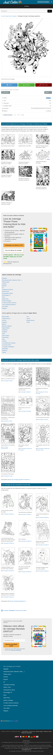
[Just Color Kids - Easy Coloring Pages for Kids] (17, 736)
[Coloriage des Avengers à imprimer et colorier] (25, 176)
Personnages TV (6, 295)
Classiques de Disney (7, 289)
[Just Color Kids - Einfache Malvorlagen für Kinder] (32, 736)
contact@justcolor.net (26, 749)
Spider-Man (5, 348)
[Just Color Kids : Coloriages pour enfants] (13, 2)
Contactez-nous (32, 731)
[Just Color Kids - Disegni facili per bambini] (29, 736)
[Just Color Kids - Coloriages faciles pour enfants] (21, 736)
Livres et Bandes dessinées (9, 304)
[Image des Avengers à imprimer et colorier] (8, 173)
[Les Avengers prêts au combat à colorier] (25, 160)
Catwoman (4, 329)
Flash (3, 333)
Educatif (4, 285)
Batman (4, 324)
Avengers (14, 16)
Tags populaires (25, 731)
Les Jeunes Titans (6, 344)
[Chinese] (34, 736)
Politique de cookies (48, 731)
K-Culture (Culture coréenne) (9, 302)
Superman (4, 350)
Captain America (6, 318)
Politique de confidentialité (16, 650)
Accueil (2, 16)
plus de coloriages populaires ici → (18, 601)
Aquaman (4, 322)
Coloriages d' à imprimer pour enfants (14, 610)
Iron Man (4, 341)
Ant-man (4, 320)
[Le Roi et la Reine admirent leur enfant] (8, 508)
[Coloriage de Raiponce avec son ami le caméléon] (43, 565)
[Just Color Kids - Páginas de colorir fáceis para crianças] (26, 736)
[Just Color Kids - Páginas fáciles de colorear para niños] (23, 736)
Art (3, 287)
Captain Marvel (6, 328)
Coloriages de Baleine (26, 391)
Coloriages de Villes (8, 421)
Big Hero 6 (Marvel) (7, 326)
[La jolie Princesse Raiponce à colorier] (43, 512)
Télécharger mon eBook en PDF (14, 245)
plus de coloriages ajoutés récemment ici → (20, 479)
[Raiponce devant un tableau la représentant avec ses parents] (8, 591)
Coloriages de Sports (8, 380)
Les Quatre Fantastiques (8, 346)
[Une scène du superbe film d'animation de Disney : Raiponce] (25, 564)
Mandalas (4, 278)
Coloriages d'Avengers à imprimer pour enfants (33, 124)
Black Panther (5, 316)
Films (3, 297)
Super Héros (8, 16)
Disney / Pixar (5, 291)
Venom (28, 318)
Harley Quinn (5, 337)
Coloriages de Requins (43, 419)
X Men (28, 322)
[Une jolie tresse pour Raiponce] (25, 510)
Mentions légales (39, 731)
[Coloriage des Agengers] (43, 159)
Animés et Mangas (6, 300)
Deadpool (4, 331)
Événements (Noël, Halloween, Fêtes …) (12, 280)
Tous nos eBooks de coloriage (13, 250)
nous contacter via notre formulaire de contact (32, 748)
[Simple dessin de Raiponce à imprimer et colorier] (43, 539)
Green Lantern (5, 335)
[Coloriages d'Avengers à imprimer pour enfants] (2, 610)
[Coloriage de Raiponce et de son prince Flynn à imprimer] (8, 565)
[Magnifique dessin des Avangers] (43, 185)
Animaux (4, 284)
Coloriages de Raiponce (9, 514)
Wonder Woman (30, 320)
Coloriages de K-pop (8, 476)
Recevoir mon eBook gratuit (11, 645)
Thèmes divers (5, 282)
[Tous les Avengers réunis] (43, 143)
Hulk (3, 339)
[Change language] (51, 2)
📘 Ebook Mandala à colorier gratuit (9, 720)
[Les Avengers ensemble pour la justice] (8, 200)
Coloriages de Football (26, 411)
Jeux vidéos (5, 306)
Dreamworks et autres (7, 293)
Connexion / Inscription (43, 1)
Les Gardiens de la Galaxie (8, 343)
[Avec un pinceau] (25, 537)
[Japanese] (37, 736)
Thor (27, 316)
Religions (4, 308)
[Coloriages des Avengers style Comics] (8, 160)
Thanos (4, 352)
